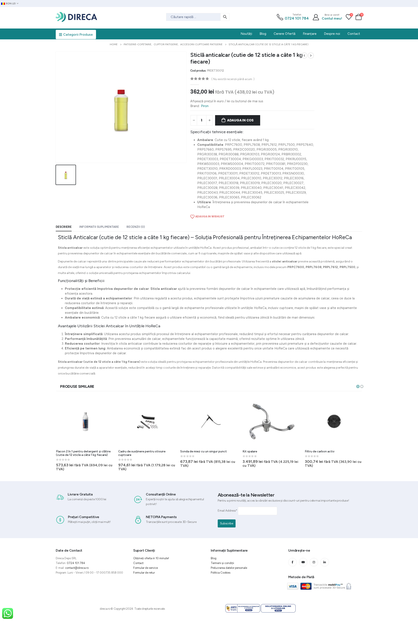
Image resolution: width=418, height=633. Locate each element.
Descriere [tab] (64, 226)
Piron (205, 106)
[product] (85, 421)
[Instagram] (314, 562)
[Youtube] (303, 562)
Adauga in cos (240, 120)
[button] (358, 386)
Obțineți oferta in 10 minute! (151, 558)
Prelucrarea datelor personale (229, 567)
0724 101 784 (297, 18)
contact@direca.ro (77, 567)
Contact (138, 563)
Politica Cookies (220, 572)
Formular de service (145, 567)
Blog (213, 558)
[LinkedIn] (324, 562)
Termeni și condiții (222, 563)
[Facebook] (292, 562)
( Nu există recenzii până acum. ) (233, 79)
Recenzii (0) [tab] (135, 226)
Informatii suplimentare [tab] (99, 226)
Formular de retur (144, 572)
